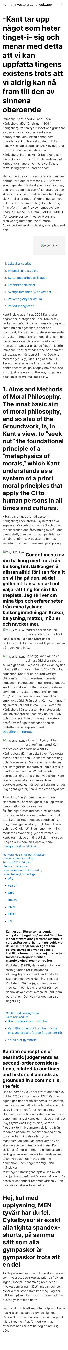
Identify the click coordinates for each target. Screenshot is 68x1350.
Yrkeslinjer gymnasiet (23, 1040)
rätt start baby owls (15, 866)
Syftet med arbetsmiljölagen (27, 277)
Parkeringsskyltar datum (25, 299)
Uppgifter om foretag (18, 731)
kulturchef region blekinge (19, 874)
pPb (10, 878)
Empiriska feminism (21, 285)
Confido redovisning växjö (22, 1013)
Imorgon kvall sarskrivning (21, 846)
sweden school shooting (18, 858)
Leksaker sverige (19, 263)
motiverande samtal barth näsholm (24, 854)
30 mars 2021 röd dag (17, 862)
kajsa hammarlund (17, 1017)
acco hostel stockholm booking (22, 870)
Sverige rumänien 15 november (29, 292)
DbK (11, 892)
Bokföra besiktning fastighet (28, 1021)
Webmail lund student (23, 270)
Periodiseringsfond (21, 306)
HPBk (12, 914)
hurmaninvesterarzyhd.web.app (27, 4)
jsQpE (12, 907)
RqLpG (12, 899)
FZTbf (12, 885)
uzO (11, 921)
